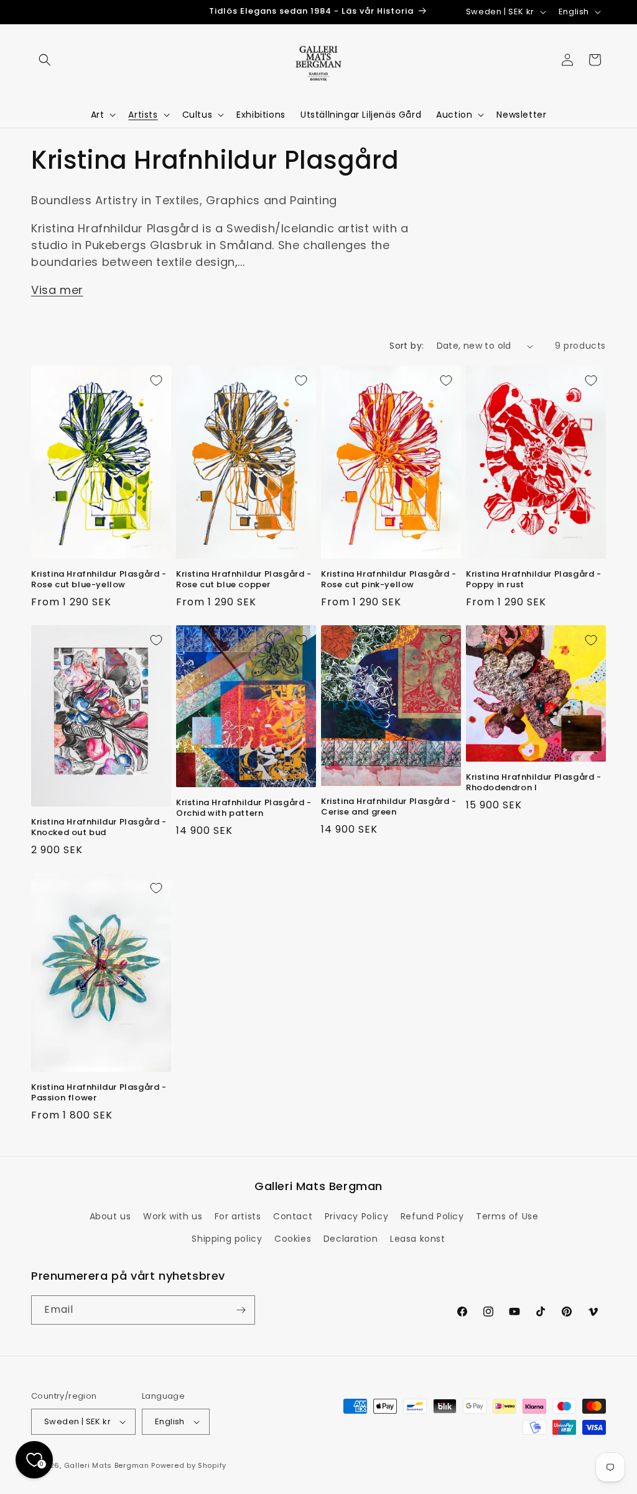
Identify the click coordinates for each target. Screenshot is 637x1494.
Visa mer (57, 290)
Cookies (292, 1238)
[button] (44, 59)
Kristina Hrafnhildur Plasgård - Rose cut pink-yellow (389, 579)
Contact (292, 1216)
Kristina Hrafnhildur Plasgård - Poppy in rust (534, 579)
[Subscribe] (240, 1310)
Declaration (350, 1238)
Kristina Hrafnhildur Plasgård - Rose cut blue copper (244, 579)
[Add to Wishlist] (156, 380)
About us (110, 1216)
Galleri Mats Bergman (106, 1465)
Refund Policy (432, 1216)
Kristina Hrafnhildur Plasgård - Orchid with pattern (244, 808)
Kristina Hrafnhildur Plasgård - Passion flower (99, 1093)
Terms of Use (507, 1216)
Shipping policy (227, 1238)
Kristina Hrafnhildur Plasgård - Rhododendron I (534, 782)
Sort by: (406, 345)
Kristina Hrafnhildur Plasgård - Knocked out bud (99, 827)
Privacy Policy (356, 1216)
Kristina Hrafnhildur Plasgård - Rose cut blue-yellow (99, 579)
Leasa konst (417, 1238)
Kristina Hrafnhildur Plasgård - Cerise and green (389, 807)
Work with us (172, 1216)
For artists (238, 1216)
